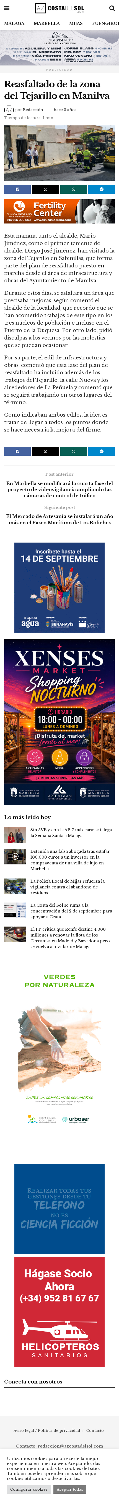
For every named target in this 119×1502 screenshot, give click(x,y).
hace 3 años (65, 109)
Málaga (14, 23)
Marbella (47, 23)
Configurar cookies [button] (28, 1489)
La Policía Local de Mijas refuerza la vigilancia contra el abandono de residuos (67, 887)
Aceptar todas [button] (70, 1489)
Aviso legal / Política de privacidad (47, 1430)
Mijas (76, 23)
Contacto (95, 1430)
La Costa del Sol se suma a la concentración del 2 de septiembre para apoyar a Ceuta (71, 911)
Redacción (33, 109)
